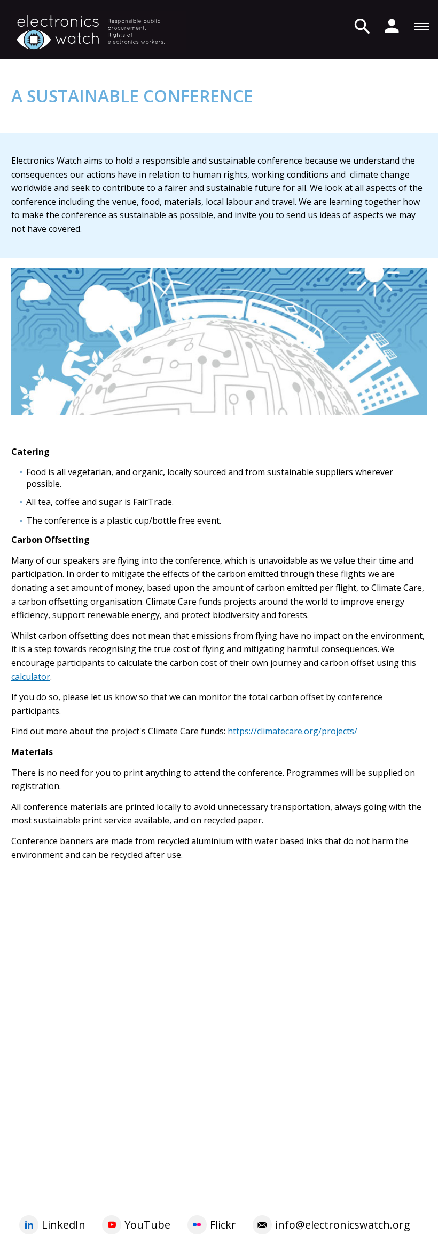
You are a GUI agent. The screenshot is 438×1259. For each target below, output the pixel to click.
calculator (30, 677)
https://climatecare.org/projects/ (292, 731)
